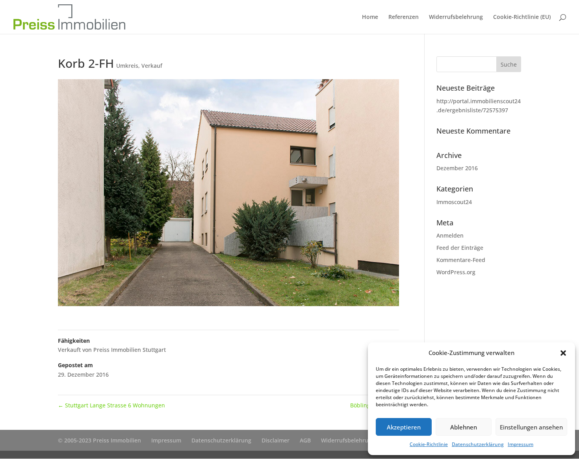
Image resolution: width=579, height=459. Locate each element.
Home (370, 17)
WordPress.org (455, 272)
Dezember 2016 (457, 168)
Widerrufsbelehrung (456, 17)
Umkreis (127, 65)
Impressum (520, 444)
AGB (305, 440)
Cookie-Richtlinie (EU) (522, 17)
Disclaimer (276, 440)
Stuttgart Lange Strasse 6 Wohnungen (111, 405)
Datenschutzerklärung (478, 444)
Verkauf (151, 65)
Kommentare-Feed (460, 260)
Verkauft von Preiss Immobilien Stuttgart (112, 349)
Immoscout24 (454, 202)
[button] (563, 353)
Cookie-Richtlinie (429, 444)
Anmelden (450, 235)
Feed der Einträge (459, 247)
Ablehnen (463, 427)
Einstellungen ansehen (531, 427)
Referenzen (403, 17)
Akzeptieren (404, 427)
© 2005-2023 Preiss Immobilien (99, 440)
